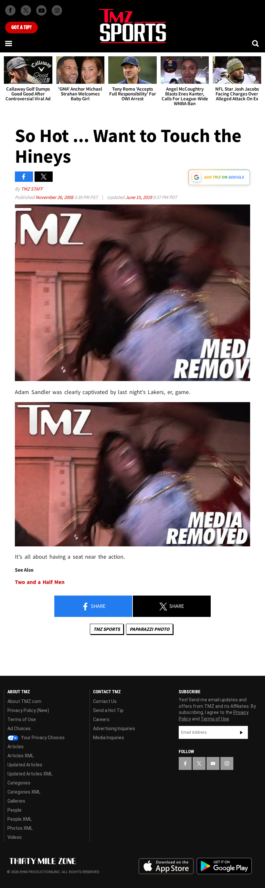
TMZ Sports (106, 629)
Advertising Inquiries (114, 728)
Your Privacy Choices (42, 737)
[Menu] (9, 43)
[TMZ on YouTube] (213, 763)
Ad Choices (19, 728)
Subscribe (241, 732)
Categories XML (23, 792)
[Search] (256, 43)
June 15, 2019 (139, 197)
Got (21, 27)
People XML (19, 819)
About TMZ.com (24, 701)
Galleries (16, 801)
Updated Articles (24, 764)
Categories (18, 782)
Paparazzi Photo (149, 629)
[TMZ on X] (26, 10)
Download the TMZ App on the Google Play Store (224, 866)
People (14, 810)
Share (97, 606)
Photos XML (20, 828)
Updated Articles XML (29, 773)
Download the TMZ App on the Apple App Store (166, 866)
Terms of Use (21, 719)
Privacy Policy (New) (28, 710)
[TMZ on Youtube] (41, 10)
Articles (15, 746)
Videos (14, 837)
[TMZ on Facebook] (10, 10)
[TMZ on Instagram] (57, 10)
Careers (101, 719)
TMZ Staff (32, 189)
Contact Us (105, 701)
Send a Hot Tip (108, 710)
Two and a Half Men (40, 582)
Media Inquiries (108, 737)
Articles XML (20, 755)
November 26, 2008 (55, 197)
